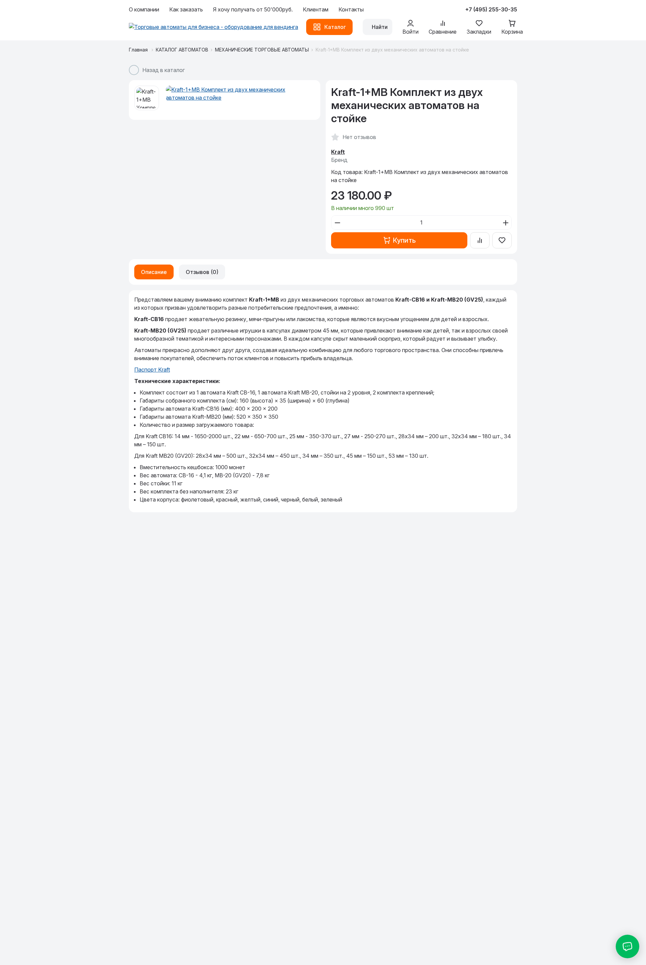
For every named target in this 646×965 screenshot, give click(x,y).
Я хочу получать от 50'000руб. (253, 9)
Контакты (351, 9)
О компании (144, 9)
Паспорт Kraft (152, 369)
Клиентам (315, 9)
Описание (154, 272)
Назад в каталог (163, 70)
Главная (139, 50)
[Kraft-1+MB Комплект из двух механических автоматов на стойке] (240, 93)
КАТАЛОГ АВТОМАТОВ (182, 50)
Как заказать (186, 9)
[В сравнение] (480, 240)
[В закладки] (502, 240)
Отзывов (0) (202, 272)
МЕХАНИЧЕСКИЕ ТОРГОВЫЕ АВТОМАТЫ (262, 50)
